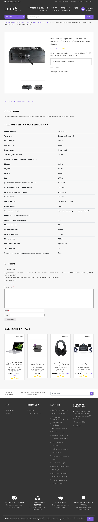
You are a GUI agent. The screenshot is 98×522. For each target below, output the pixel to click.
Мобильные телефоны (60, 449)
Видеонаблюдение (58, 442)
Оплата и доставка (69, 2)
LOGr (9, 9)
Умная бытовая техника (60, 466)
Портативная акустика (60, 473)
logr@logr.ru (77, 426)
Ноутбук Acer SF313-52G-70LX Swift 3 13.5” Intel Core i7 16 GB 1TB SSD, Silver (14, 364)
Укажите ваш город (14, 2)
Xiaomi (54, 459)
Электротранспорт (58, 463)
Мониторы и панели (59, 413)
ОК (90, 519)
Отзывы (31, 102)
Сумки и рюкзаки (58, 483)
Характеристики (20, 102)
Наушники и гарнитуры (60, 477)
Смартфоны (32, 8)
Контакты (89, 2)
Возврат (81, 2)
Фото (76, 8)
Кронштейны (56, 452)
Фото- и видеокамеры (59, 480)
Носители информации (60, 428)
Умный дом (55, 470)
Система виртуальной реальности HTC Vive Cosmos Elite (83, 364)
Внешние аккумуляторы (60, 456)
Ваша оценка (10, 281)
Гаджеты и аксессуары (60, 435)
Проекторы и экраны (59, 432)
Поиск (89, 17)
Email (7, 315)
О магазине (56, 2)
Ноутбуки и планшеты (60, 410)
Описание (8, 102)
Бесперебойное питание (60, 439)
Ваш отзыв (9, 287)
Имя (6, 311)
